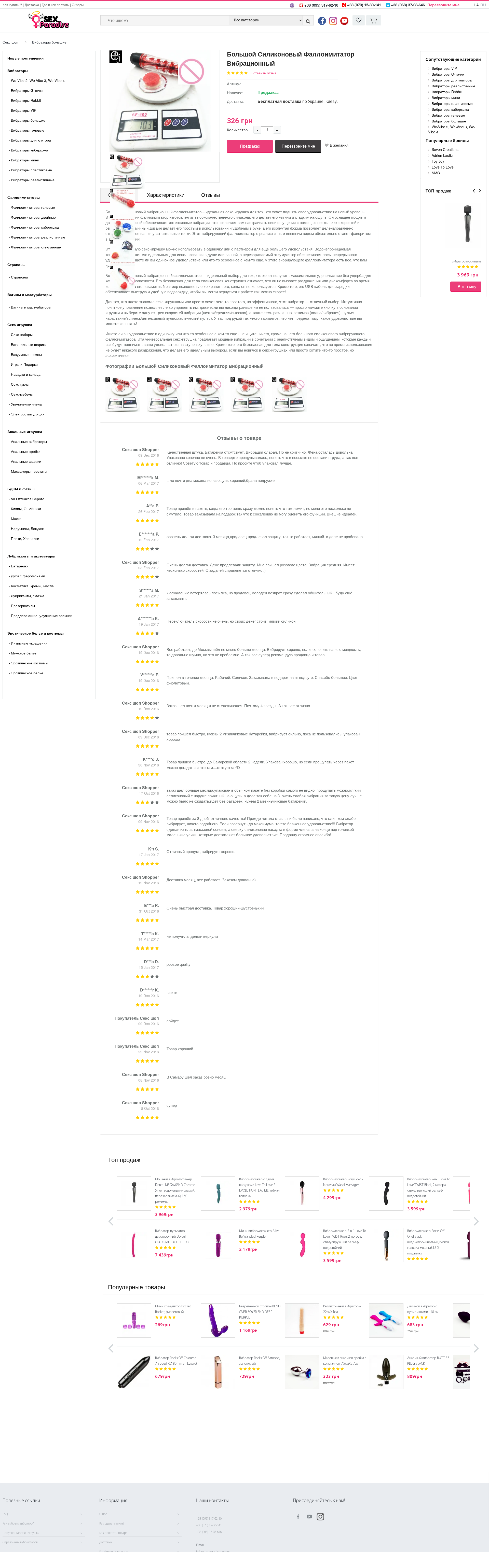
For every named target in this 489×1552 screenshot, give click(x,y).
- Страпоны (18, 276)
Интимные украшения (28, 643)
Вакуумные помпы (25, 354)
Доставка (32, 4)
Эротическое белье (26, 672)
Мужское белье (22, 652)
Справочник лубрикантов (20, 1542)
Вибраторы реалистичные (32, 179)
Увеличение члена (25, 404)
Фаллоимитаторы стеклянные (35, 246)
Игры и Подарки (23, 364)
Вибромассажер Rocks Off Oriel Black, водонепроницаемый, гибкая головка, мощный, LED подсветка (428, 1242)
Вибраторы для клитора (30, 140)
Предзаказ (250, 146)
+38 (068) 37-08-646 (209, 1532)
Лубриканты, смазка (26, 595)
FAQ (5, 1514)
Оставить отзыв (263, 72)
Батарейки (19, 565)
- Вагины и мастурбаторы (30, 307)
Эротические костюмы (28, 662)
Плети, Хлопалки (24, 538)
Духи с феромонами (27, 575)
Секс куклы (19, 384)
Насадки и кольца (24, 374)
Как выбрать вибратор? (18, 1523)
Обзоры (78, 4)
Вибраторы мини (24, 159)
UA (476, 4)
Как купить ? (12, 4)
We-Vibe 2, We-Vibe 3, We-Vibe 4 (37, 80)
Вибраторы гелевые (26, 130)
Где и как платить (55, 4)
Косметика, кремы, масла (31, 585)
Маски (15, 518)
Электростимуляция (27, 413)
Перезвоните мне (443, 5)
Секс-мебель (21, 394)
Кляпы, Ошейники (25, 508)
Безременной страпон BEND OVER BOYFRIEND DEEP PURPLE (259, 1312)
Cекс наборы (21, 334)
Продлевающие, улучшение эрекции (40, 615)
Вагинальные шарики (28, 344)
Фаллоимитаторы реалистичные (37, 237)
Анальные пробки (24, 451)
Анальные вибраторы (28, 441)
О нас (103, 1514)
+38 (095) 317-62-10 (209, 1518)
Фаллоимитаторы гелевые (32, 207)
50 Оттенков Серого (26, 498)
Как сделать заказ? (111, 1523)
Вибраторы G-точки (26, 90)
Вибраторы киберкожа (28, 149)
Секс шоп (10, 42)
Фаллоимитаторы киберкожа (34, 227)
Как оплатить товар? (113, 1533)
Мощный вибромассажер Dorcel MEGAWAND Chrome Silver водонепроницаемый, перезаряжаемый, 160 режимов (175, 1191)
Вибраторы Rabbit (25, 100)
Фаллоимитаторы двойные (32, 217)
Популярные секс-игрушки (21, 1533)
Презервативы (22, 605)
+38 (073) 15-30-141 (209, 1525)
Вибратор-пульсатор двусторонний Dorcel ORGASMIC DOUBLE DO (172, 1236)
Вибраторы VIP (22, 110)
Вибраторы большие (49, 42)
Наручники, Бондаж (26, 528)
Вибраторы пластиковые (30, 169)
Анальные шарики (25, 461)
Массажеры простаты (28, 471)
